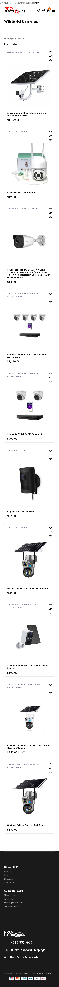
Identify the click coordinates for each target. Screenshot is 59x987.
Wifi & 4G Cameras (32, 52)
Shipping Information (13, 902)
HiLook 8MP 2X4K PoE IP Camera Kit (24, 434)
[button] (50, 52)
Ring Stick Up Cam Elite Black (21, 511)
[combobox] (19, 44)
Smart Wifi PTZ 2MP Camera (21, 192)
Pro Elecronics (16, 973)
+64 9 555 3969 (21, 942)
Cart (6, 875)
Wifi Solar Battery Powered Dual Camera (26, 825)
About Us (8, 871)
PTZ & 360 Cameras (32, 684)
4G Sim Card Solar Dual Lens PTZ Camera (27, 588)
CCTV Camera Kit (31, 294)
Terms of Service (12, 906)
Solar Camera (18, 52)
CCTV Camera (17, 209)
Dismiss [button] (38, 3)
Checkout (8, 879)
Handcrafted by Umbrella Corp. (38, 973)
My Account (9, 895)
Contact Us (9, 882)
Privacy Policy (10, 899)
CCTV (9, 52)
